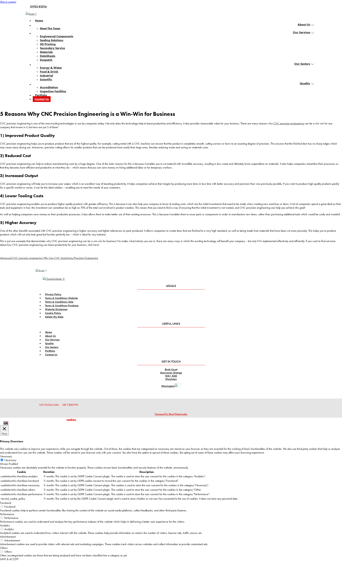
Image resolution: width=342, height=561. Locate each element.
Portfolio (41, 95)
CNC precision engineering (288, 123)
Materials (46, 52)
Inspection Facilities (53, 91)
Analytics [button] (5, 525)
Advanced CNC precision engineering (21, 258)
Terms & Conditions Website (61, 298)
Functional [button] (5, 503)
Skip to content (8, 2)
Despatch (46, 60)
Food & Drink (49, 72)
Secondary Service (52, 48)
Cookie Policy (53, 313)
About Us (304, 24)
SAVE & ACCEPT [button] (9, 559)
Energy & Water (51, 68)
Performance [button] (7, 514)
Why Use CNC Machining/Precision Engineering (70, 258)
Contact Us (42, 99)
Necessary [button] (6, 456)
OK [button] (6, 423)
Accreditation (49, 87)
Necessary (10, 460)
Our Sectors (302, 64)
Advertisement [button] (8, 537)
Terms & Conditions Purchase (62, 305)
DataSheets (47, 56)
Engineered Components (56, 36)
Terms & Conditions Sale (59, 302)
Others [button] (4, 548)
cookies (71, 419)
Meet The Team (50, 28)
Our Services (301, 32)
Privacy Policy (53, 294)
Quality (305, 83)
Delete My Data (54, 317)
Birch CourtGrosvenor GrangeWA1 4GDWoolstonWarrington (171, 378)
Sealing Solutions (51, 40)
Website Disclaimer (56, 309)
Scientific (46, 79)
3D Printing (48, 44)
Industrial (46, 75)
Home (39, 20)
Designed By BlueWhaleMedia (171, 414)
